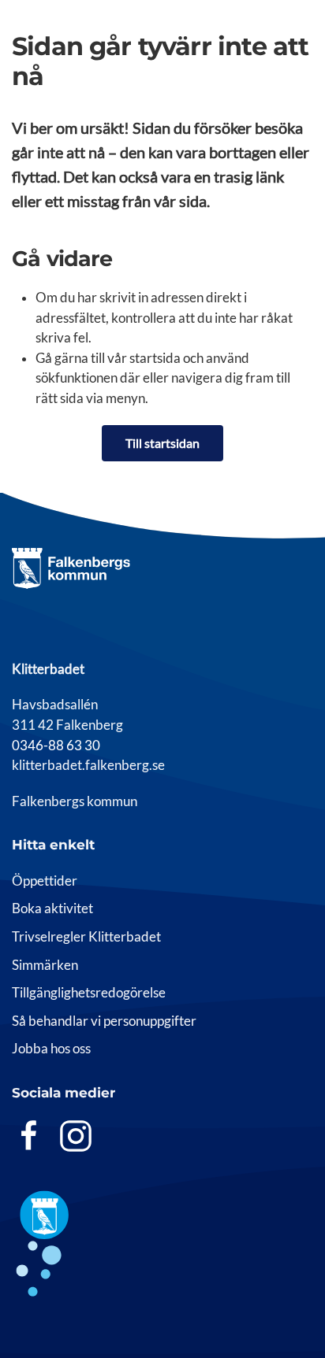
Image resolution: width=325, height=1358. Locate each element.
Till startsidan (162, 442)
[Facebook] (29, 1135)
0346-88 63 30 (56, 745)
